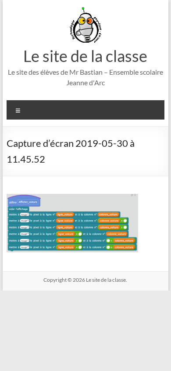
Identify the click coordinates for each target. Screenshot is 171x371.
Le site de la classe (85, 55)
